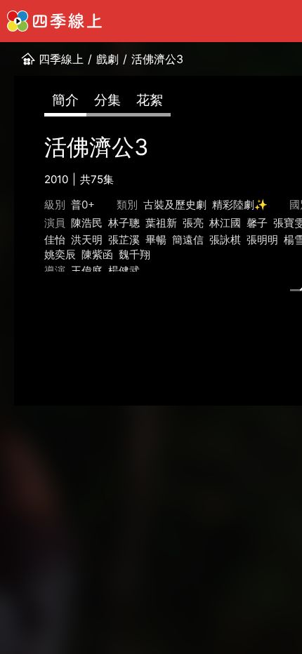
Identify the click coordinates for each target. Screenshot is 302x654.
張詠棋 (225, 239)
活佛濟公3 (157, 59)
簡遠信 (188, 239)
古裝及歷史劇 (174, 204)
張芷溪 (124, 239)
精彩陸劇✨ (240, 204)
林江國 (225, 222)
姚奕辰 (60, 254)
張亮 (193, 222)
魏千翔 (134, 254)
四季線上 (61, 59)
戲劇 (107, 59)
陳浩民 (87, 222)
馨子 (257, 222)
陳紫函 (97, 254)
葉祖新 (161, 222)
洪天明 (87, 239)
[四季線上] (54, 21)
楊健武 (124, 270)
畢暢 (155, 239)
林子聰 (124, 222)
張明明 (262, 239)
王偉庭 (87, 270)
